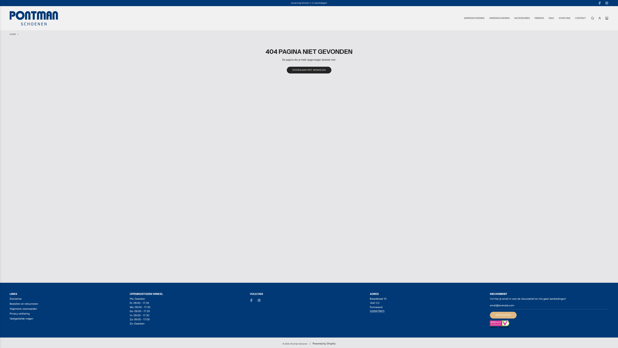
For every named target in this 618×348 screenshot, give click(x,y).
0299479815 (377, 311)
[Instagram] (606, 3)
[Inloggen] (599, 18)
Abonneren (503, 315)
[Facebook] (599, 3)
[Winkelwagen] (606, 18)
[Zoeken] (592, 18)
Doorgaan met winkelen (309, 70)
